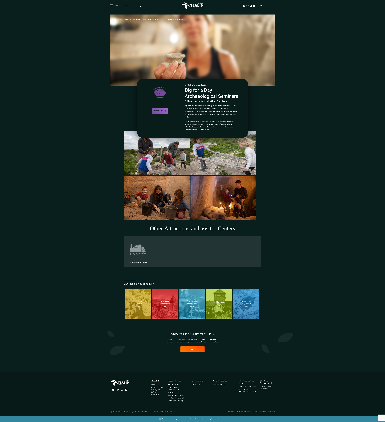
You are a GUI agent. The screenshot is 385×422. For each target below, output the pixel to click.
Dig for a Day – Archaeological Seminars (169, 19)
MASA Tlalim (196, 384)
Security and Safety (155, 391)
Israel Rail (171, 392)
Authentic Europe (219, 384)
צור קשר (192, 349)
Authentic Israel (173, 384)
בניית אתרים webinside (267, 411)
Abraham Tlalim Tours (175, 395)
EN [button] (261, 6)
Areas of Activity (123, 19)
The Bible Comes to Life (176, 398)
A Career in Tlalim (157, 387)
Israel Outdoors (173, 387)
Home (114, 19)
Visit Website (158, 111)
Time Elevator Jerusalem (247, 386)
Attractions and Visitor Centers (142, 19)
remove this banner (218, 419)
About (153, 384)
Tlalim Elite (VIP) (173, 390)
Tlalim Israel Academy (175, 400)
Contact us (155, 395)
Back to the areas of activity (197, 85)
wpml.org (177, 419)
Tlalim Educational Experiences (266, 387)
